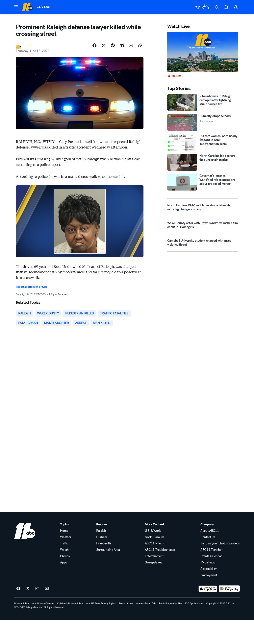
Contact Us (207, 537)
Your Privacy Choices (43, 603)
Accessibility (208, 568)
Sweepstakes (153, 562)
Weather (65, 537)
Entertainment (154, 556)
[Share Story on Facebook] (94, 45)
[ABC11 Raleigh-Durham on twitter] (28, 589)
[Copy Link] (140, 45)
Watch (64, 549)
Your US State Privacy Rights (101, 603)
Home (64, 530)
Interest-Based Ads (146, 603)
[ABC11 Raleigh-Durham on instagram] (37, 589)
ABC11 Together (211, 549)
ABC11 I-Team (154, 543)
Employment (208, 575)
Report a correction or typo (31, 287)
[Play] (202, 52)
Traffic (64, 543)
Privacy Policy (21, 603)
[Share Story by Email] (131, 45)
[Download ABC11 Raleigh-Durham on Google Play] (229, 588)
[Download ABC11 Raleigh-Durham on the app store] (207, 588)
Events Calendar (211, 556)
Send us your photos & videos (220, 543)
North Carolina (155, 537)
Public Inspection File (170, 603)
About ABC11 (209, 530)
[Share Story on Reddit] (112, 45)
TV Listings (207, 562)
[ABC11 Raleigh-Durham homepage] (27, 7)
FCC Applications (194, 603)
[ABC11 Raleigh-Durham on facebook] (18, 589)
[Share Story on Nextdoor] (121, 45)
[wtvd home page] (24, 531)
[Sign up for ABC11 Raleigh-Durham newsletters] (47, 589)
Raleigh (101, 530)
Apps (63, 562)
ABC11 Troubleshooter (160, 549)
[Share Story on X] (103, 45)
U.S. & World (153, 530)
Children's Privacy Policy (70, 603)
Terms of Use (126, 603)
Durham (101, 537)
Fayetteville (103, 543)
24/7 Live (43, 7)
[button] (16, 7)
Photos (64, 556)
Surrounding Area (108, 549)
